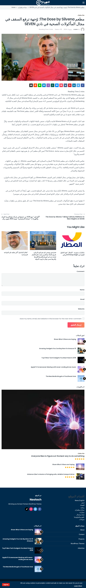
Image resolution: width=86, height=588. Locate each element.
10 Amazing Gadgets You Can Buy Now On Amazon (57, 348)
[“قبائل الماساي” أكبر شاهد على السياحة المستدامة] (15, 240)
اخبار (82, 503)
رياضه (82, 508)
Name (82, 290)
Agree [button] (6, 585)
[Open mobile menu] (83, 3)
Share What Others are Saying (65, 339)
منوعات (81, 519)
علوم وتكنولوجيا (79, 517)
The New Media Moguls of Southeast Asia (61, 376)
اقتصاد (82, 505)
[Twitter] (35, 509)
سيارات (81, 512)
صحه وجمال (80, 515)
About (82, 530)
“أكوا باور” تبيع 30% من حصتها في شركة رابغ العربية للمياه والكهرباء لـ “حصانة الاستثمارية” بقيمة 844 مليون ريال (21, 218)
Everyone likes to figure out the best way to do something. (57, 456)
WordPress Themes (77, 544)
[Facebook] (39, 509)
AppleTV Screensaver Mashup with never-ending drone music (53, 367)
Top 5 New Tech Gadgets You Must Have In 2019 (58, 358)
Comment (80, 271)
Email (82, 299)
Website (81, 309)
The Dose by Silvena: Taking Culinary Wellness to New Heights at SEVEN (65, 218)
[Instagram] (31, 509)
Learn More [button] (78, 586)
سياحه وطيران (81, 15)
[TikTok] (27, 509)
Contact (81, 534)
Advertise (81, 548)
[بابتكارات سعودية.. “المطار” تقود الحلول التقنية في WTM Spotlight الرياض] (71, 240)
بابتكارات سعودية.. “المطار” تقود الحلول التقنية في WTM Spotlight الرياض (72, 254)
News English (79, 500)
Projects (81, 539)
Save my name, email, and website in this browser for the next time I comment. (50, 319)
